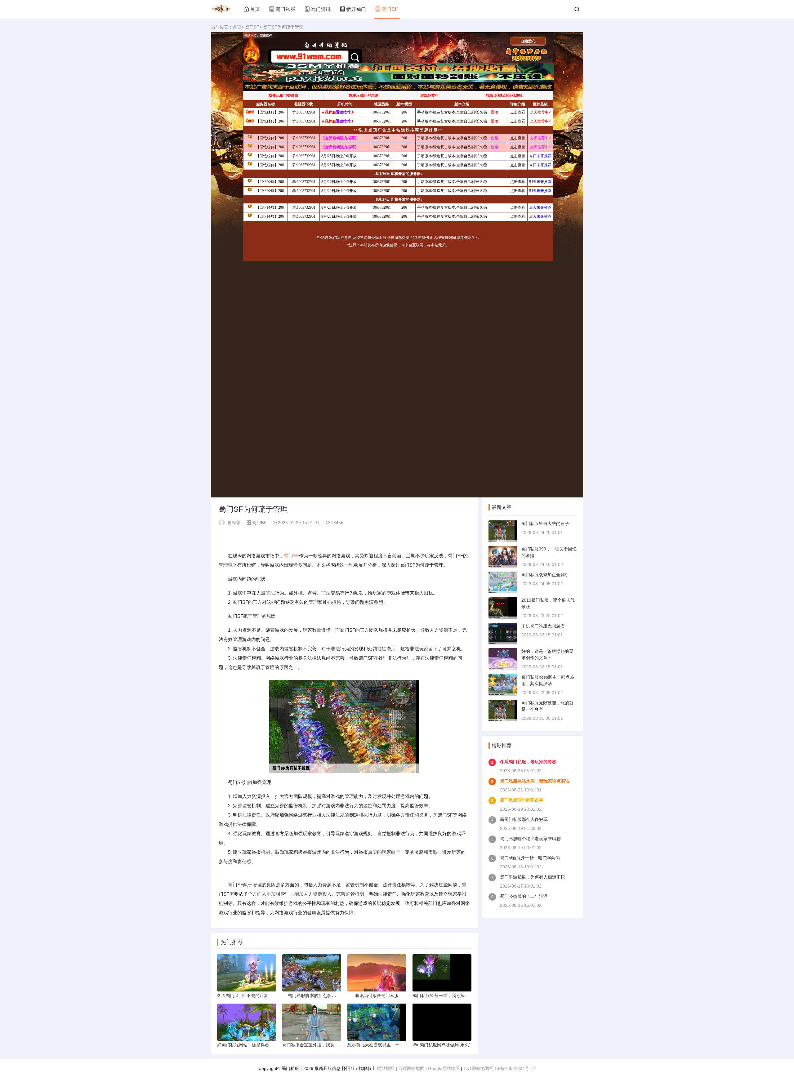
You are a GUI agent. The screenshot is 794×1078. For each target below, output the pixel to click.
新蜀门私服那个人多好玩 (524, 819)
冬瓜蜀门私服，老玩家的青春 (528, 761)
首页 (255, 9)
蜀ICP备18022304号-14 (512, 1068)
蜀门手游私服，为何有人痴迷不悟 (532, 877)
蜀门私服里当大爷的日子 (545, 523)
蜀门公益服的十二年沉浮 (524, 896)
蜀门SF (389, 9)
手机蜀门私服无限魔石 (543, 625)
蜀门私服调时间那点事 (521, 800)
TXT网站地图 (476, 1068)
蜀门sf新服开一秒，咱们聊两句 (530, 857)
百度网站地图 (411, 1068)
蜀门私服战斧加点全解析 (545, 574)
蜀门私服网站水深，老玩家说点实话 (534, 780)
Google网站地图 (444, 1068)
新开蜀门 (356, 9)
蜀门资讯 (321, 9)
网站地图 (386, 1068)
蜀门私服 (285, 9)
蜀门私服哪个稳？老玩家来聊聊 (530, 838)
